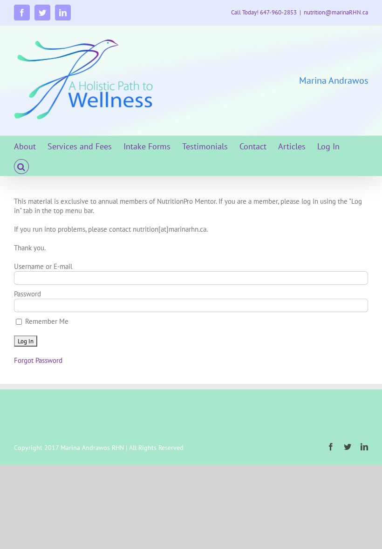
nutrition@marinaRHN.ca (336, 12)
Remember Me (45, 321)
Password (27, 293)
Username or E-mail (43, 266)
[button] (21, 166)
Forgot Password (38, 360)
